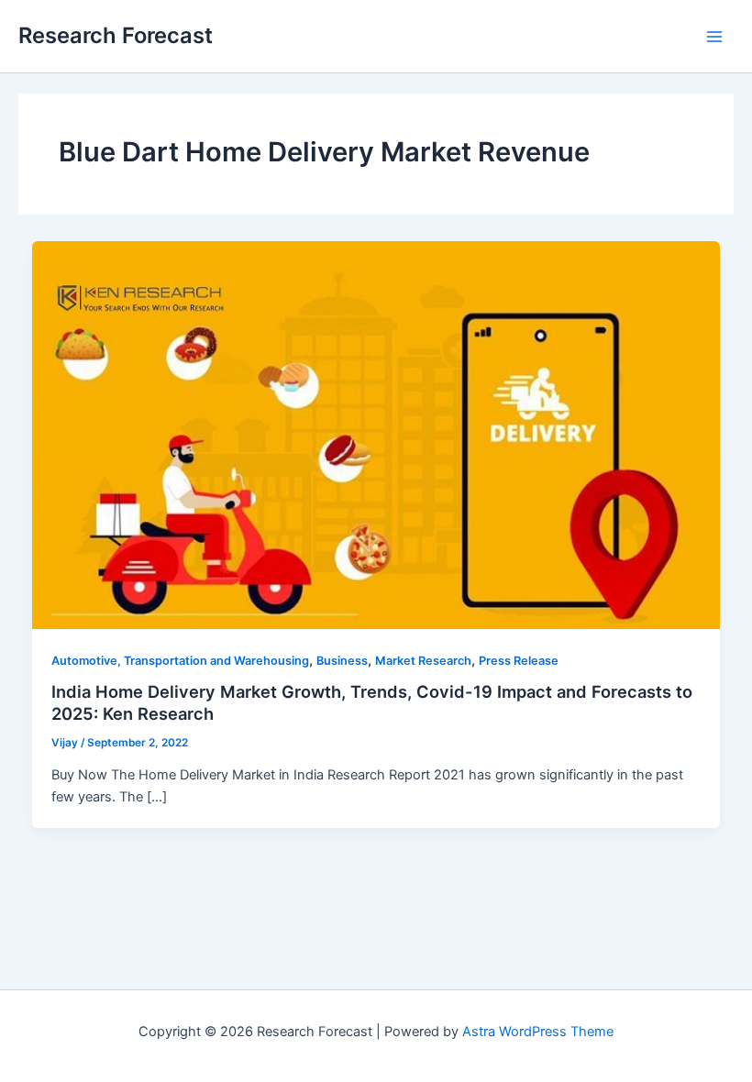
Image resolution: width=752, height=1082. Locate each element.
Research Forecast (115, 35)
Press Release (518, 661)
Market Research (423, 661)
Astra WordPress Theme (538, 1031)
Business (342, 661)
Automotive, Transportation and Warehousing (180, 661)
